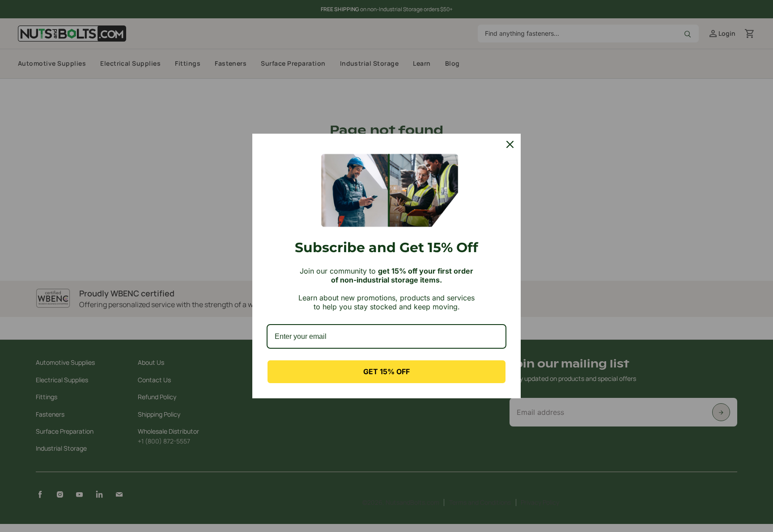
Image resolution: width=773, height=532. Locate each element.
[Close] (510, 144)
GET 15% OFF (386, 371)
